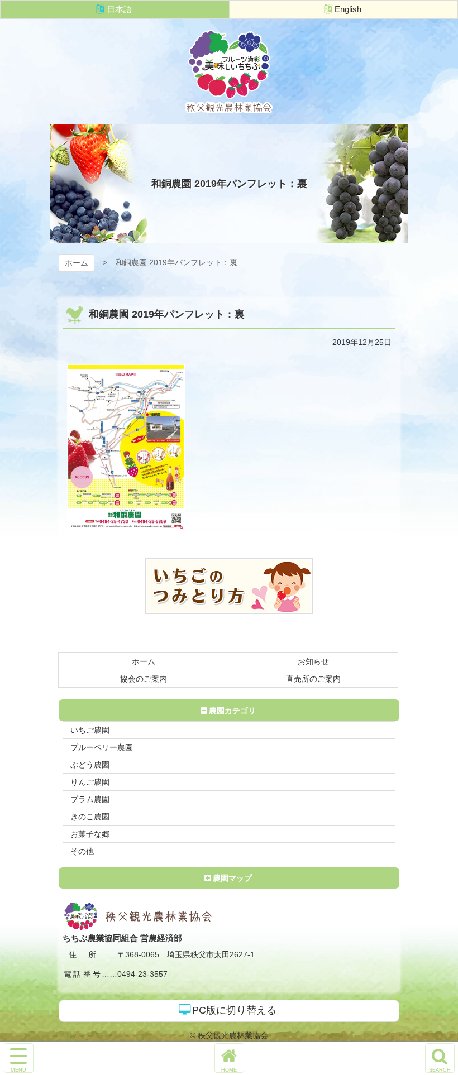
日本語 (119, 9)
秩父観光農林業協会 (229, 71)
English (348, 9)
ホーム (76, 262)
